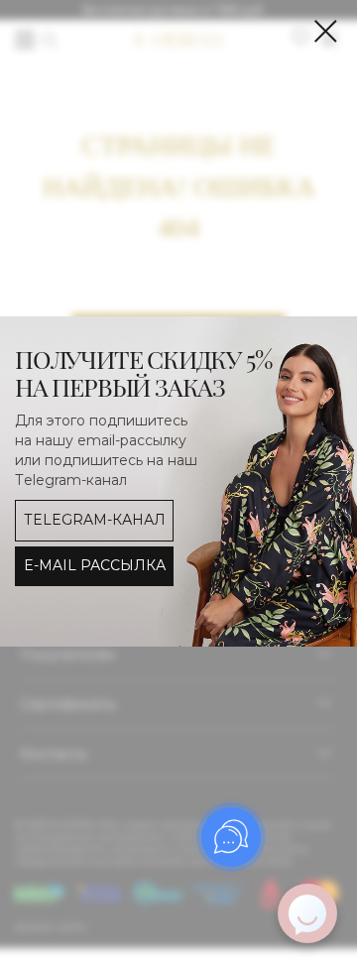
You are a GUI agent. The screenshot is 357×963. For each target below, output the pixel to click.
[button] (94, 566)
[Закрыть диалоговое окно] (325, 31)
